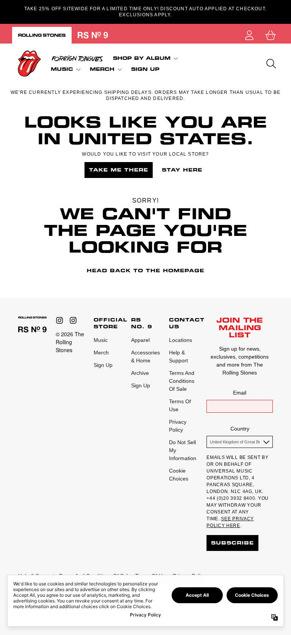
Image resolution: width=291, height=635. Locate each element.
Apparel (140, 340)
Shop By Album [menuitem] (142, 58)
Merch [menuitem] (102, 69)
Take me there (118, 170)
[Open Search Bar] (270, 63)
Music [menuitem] (62, 69)
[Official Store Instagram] (59, 320)
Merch (101, 352)
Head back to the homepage (145, 270)
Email (239, 393)
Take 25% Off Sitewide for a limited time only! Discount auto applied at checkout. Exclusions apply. (145, 11)
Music (101, 340)
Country (239, 429)
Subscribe (232, 543)
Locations (180, 340)
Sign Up (103, 365)
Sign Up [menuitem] (145, 69)
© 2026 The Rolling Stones (70, 342)
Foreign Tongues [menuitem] (77, 58)
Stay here (182, 170)
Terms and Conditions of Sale (181, 381)
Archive (140, 373)
